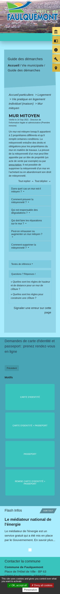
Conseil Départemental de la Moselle (29, 544)
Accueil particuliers (21, 94)
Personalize (30, 589)
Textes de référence (21, 264)
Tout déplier (43, 181)
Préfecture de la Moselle (21, 553)
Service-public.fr (15, 557)
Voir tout (48, 431)
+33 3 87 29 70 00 (17, 500)
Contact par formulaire (19, 505)
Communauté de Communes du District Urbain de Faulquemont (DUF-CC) (29, 535)
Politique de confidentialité (23, 574)
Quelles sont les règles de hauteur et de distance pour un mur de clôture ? (30, 285)
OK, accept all (19, 585)
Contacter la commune (22, 482)
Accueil (13, 65)
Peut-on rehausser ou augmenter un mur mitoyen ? (26, 232)
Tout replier (26, 181)
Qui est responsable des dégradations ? (24, 211)
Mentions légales (16, 567)
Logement (44, 94)
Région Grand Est (16, 548)
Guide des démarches (24, 70)
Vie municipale (32, 65)
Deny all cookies (43, 585)
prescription (15, 164)
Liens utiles (13, 523)
